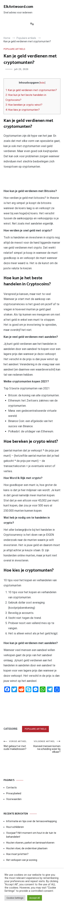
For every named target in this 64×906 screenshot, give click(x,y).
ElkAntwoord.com (18, 7)
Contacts (11, 787)
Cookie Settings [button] (15, 898)
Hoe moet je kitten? (17, 854)
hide (42, 82)
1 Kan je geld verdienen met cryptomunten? (31, 90)
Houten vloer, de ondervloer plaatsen (26, 848)
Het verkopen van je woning (21, 860)
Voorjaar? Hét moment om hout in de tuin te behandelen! (31, 834)
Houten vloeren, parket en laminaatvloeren (30, 842)
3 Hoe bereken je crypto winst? (24, 104)
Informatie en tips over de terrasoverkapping (31, 821)
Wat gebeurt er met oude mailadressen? (15, 745)
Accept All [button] (34, 898)
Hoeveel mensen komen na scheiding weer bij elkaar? (46, 746)
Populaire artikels (14, 49)
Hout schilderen (15, 827)
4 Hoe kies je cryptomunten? (23, 109)
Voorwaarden (14, 799)
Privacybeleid (13, 793)
